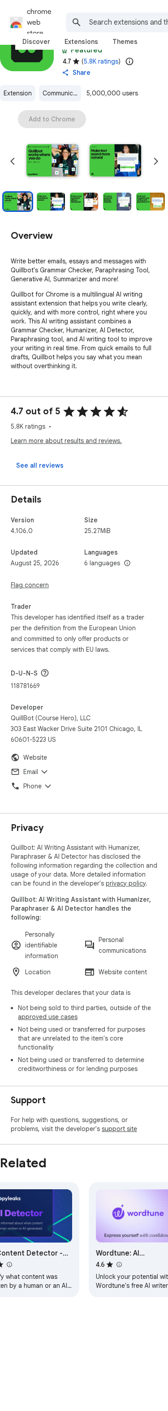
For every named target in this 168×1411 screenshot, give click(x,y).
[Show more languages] (127, 563)
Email (30, 772)
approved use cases (48, 1017)
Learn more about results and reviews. (66, 441)
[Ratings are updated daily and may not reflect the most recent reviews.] (129, 61)
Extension (18, 93)
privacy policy (126, 883)
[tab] (36, 42)
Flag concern (30, 585)
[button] (52, 161)
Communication (62, 93)
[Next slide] (156, 161)
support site (119, 1129)
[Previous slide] (13, 161)
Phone (32, 786)
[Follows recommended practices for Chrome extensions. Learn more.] (64, 50)
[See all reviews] (40, 465)
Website (35, 757)
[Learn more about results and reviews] (45, 673)
